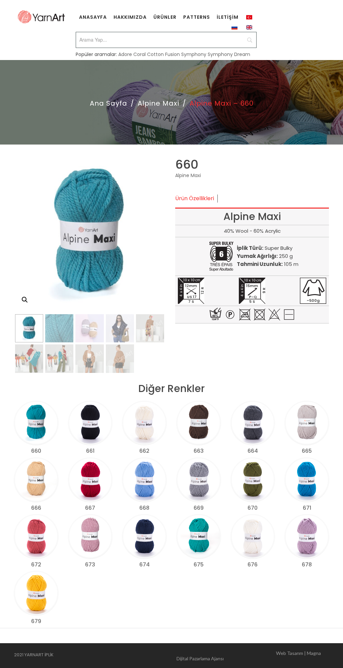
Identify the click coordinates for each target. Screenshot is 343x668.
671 (307, 508)
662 (144, 451)
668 (144, 508)
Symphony (193, 54)
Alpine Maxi (158, 103)
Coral (139, 54)
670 (253, 508)
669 (199, 508)
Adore (125, 54)
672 (36, 564)
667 (90, 508)
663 (199, 451)
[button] (25, 300)
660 (36, 451)
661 (90, 451)
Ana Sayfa (108, 103)
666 (36, 508)
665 (307, 451)
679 (36, 621)
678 (307, 564)
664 (253, 451)
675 (199, 564)
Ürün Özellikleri (194, 198)
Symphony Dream (229, 54)
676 (253, 564)
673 (90, 564)
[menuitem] (93, 17)
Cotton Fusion (163, 54)
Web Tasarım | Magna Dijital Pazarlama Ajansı (249, 655)
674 (144, 564)
